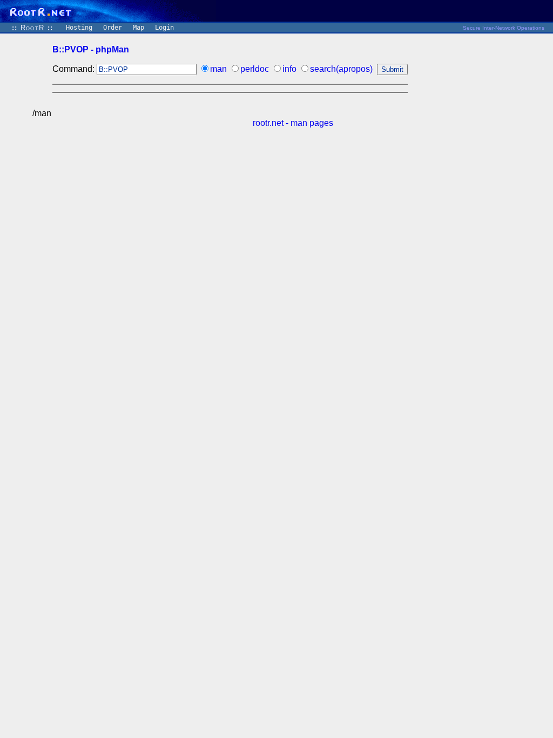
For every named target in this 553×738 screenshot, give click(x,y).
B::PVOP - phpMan (90, 49)
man (218, 68)
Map (138, 27)
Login (164, 27)
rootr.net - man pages (293, 123)
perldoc (254, 68)
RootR (32, 28)
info (289, 68)
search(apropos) (341, 68)
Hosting (79, 27)
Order (112, 27)
